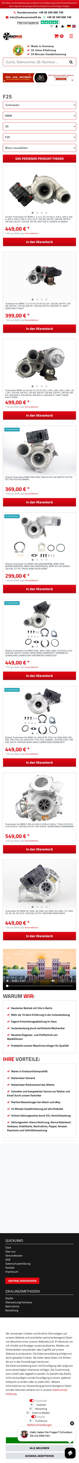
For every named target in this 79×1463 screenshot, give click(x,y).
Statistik (41, 1405)
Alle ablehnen (39, 1448)
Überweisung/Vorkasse (18, 1302)
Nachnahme (12, 1306)
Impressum (11, 1272)
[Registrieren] (63, 26)
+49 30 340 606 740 (59, 17)
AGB (7, 1259)
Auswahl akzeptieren (39, 1456)
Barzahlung (11, 1310)
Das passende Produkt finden (39, 158)
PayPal (9, 1298)
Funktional (41, 1421)
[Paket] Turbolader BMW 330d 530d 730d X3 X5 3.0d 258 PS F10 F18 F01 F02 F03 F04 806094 (38, 478)
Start (8, 1247)
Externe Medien (41, 1413)
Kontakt (9, 1268)
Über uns (10, 1251)
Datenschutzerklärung (17, 1263)
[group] (39, 190)
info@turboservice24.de (25, 17)
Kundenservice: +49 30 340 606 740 (40, 12)
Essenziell (41, 1401)
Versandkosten (31, 233)
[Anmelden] (57, 26)
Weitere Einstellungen (39, 1425)
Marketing (41, 1409)
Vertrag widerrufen (22, 1281)
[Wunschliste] (51, 26)
